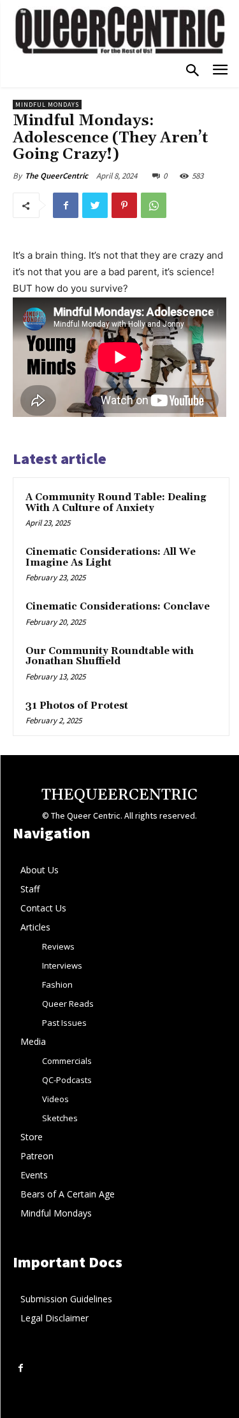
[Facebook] (65, 205)
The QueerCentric (56, 175)
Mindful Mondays (47, 104)
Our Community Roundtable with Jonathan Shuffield (109, 656)
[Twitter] (95, 205)
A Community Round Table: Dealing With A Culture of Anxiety (115, 502)
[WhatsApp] (153, 205)
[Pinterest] (124, 205)
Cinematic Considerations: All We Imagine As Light (110, 557)
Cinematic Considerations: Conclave (117, 607)
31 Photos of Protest (76, 706)
